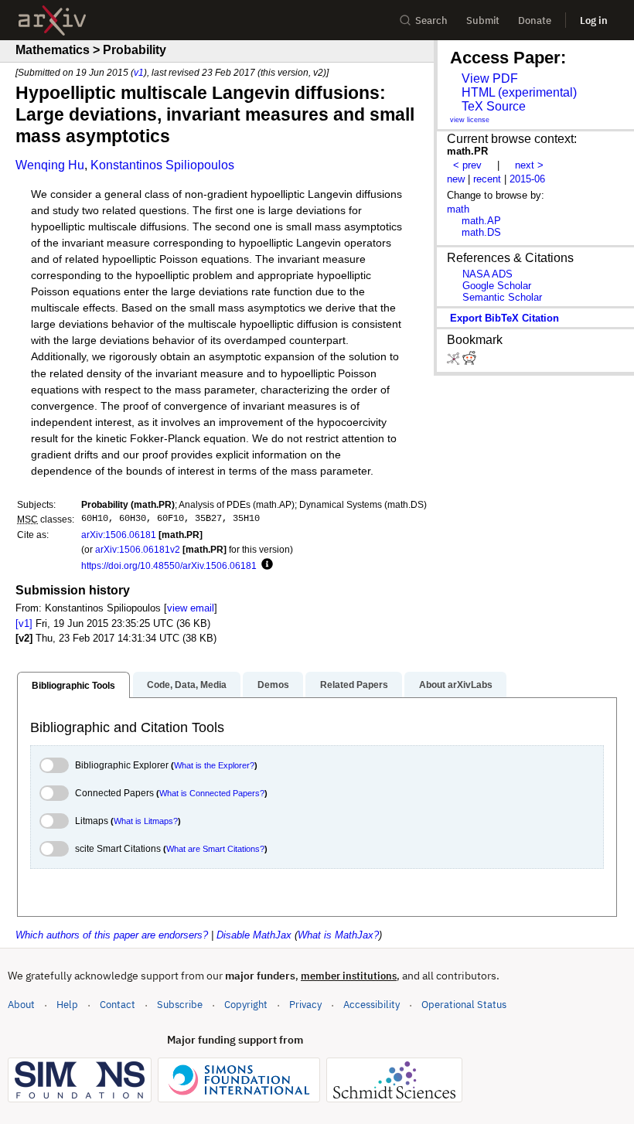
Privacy (305, 1004)
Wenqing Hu (49, 165)
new (456, 179)
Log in (594, 20)
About (21, 1004)
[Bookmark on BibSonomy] (454, 361)
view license (469, 120)
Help (67, 1004)
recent (487, 179)
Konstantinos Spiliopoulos (162, 165)
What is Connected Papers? (211, 793)
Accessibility (371, 1004)
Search (431, 20)
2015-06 (527, 179)
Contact (117, 1004)
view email (190, 608)
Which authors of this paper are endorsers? (111, 935)
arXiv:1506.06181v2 (137, 549)
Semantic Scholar (502, 297)
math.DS (481, 232)
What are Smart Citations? (215, 848)
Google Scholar (496, 285)
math (458, 209)
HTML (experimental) (519, 92)
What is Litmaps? (146, 821)
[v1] (23, 623)
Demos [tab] (273, 685)
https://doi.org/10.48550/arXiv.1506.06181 (169, 565)
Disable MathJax (253, 935)
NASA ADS (487, 274)
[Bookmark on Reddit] (469, 361)
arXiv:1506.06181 (118, 535)
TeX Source (494, 106)
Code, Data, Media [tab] (187, 685)
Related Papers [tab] (354, 685)
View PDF (490, 78)
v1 (139, 72)
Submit (482, 20)
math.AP (481, 221)
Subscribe (180, 1004)
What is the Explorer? (214, 765)
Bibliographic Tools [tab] (73, 685)
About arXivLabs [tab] (456, 685)
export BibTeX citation (504, 318)
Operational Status (463, 1004)
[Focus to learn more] (265, 565)
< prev (467, 165)
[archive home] (52, 20)
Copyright (246, 1004)
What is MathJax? (338, 935)
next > (529, 165)
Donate (534, 20)
